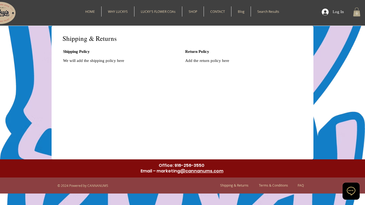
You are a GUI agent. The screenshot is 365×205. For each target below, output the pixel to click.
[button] (193, 11)
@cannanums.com (201, 171)
